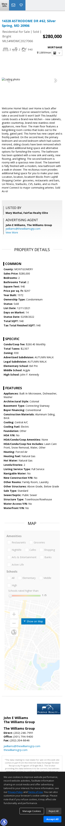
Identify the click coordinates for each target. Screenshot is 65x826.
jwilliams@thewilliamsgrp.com (23, 228)
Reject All (53, 811)
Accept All (52, 819)
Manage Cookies (32, 811)
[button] (4, 822)
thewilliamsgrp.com (15, 750)
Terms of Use (35, 792)
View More (12, 232)
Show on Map (34, 621)
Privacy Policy (15, 792)
